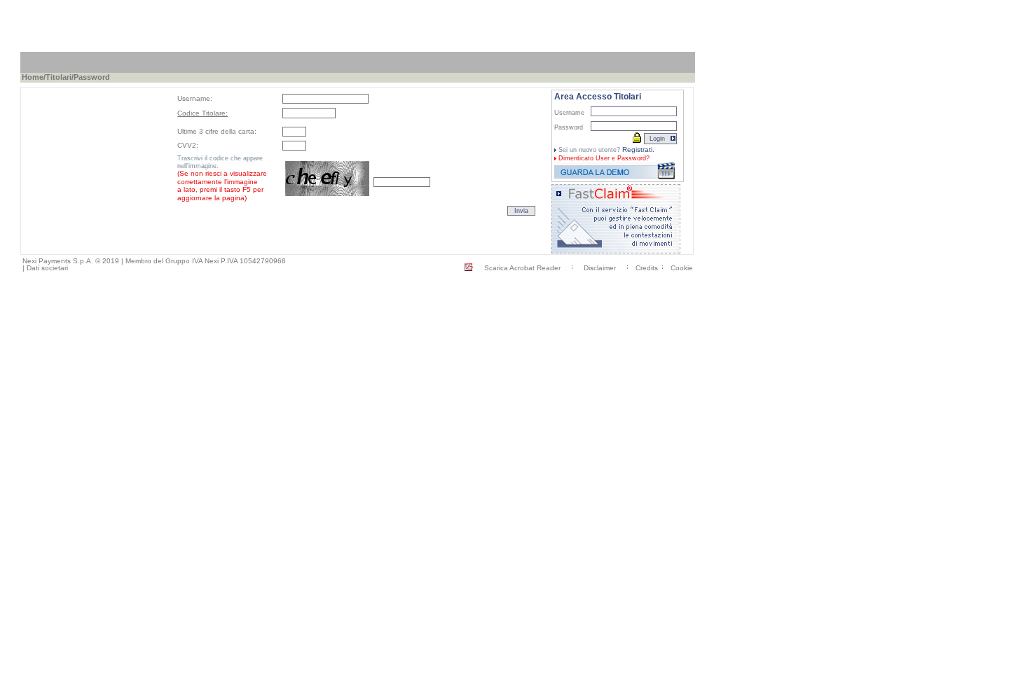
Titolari (58, 77)
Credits (647, 268)
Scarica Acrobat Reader (522, 268)
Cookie (682, 268)
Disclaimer (600, 268)
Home (32, 77)
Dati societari (47, 268)
